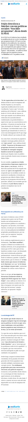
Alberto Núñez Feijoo (11, 391)
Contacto (18, 415)
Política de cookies (20, 417)
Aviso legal (6, 417)
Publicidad (14, 415)
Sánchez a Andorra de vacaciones (21, 1)
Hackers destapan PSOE (9, 1)
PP (5, 391)
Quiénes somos (9, 415)
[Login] (26, 4)
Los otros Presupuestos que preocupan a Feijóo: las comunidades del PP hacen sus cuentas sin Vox (19, 199)
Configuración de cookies (14, 418)
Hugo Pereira (9, 87)
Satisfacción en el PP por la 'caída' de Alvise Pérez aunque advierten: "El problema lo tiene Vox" (18, 302)
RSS (21, 415)
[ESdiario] (14, 4)
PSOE (17, 391)
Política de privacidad (12, 417)
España (3, 18)
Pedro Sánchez (22, 391)
